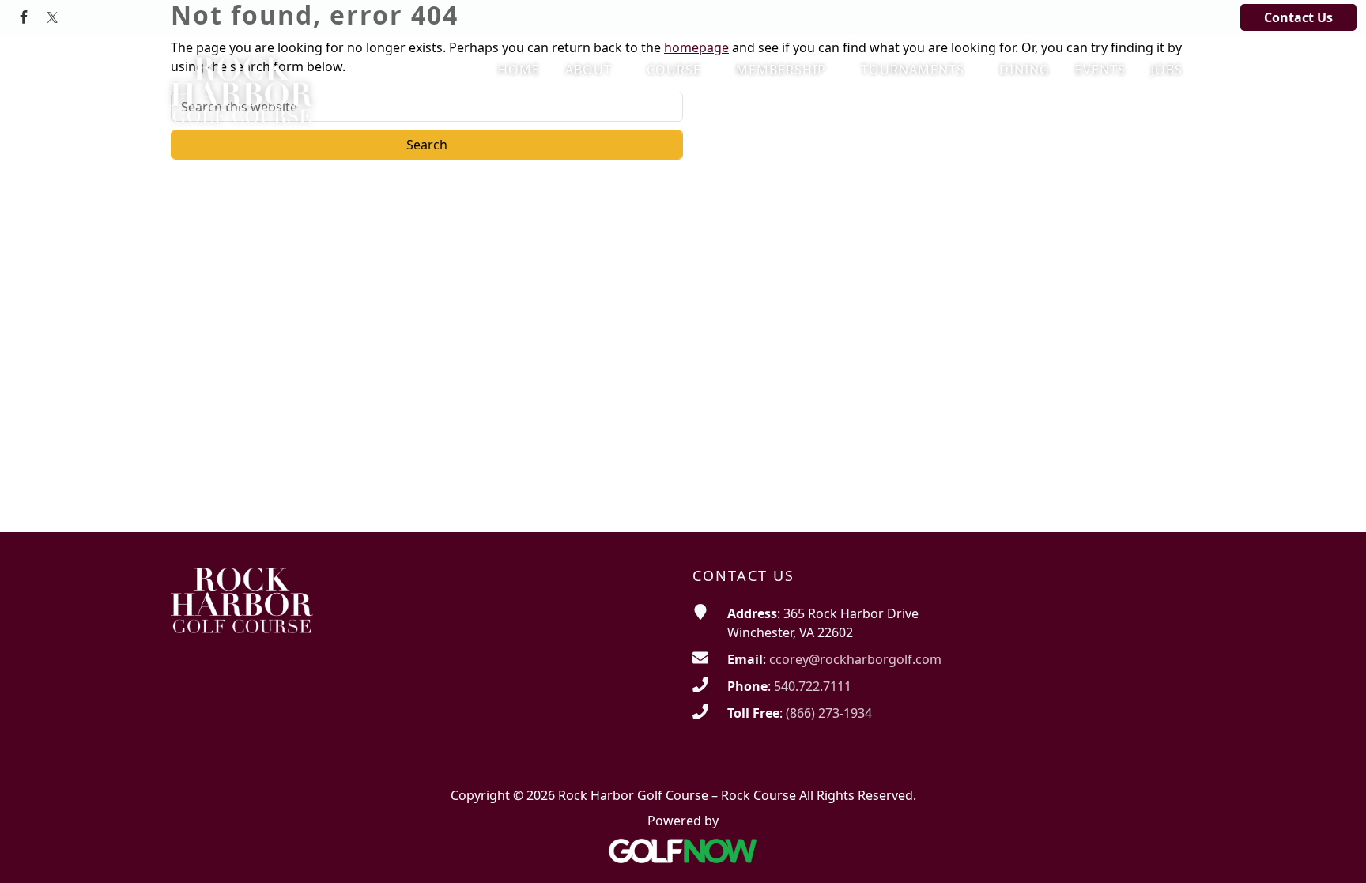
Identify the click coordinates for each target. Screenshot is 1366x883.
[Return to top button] (1334, 852)
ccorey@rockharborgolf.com (855, 659)
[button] (593, 70)
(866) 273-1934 (829, 713)
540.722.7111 (812, 686)
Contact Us (1298, 17)
